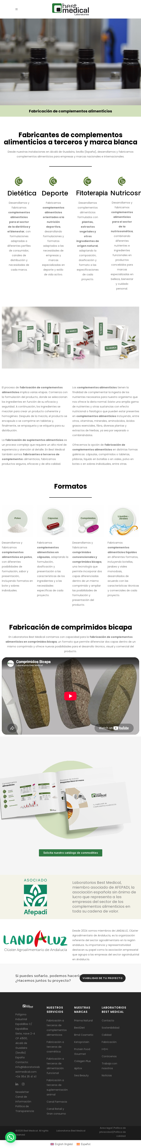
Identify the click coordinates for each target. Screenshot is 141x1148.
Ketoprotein (81, 1042)
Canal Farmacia (57, 1102)
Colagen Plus (82, 1061)
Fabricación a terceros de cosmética (55, 1046)
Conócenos (109, 1056)
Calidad (106, 1035)
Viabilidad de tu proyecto (103, 978)
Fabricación (109, 1042)
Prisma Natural (83, 1020)
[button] (10, 1137)
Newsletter (22, 1092)
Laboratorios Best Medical (70, 1130)
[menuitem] (62, 1144)
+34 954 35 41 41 (25, 1076)
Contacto (108, 1020)
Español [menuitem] (86, 1144)
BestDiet (79, 1028)
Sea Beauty (81, 1075)
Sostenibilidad (110, 1028)
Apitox (78, 1068)
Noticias (107, 1075)
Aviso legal (106, 1127)
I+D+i (105, 1049)
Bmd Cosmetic (83, 1035)
